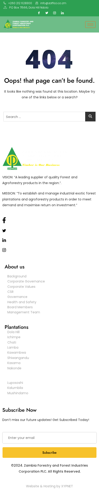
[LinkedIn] (62, 12)
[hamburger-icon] (90, 24)
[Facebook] (38, 12)
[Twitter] (46, 12)
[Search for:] (49, 116)
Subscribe (49, 452)
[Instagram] (54, 12)
